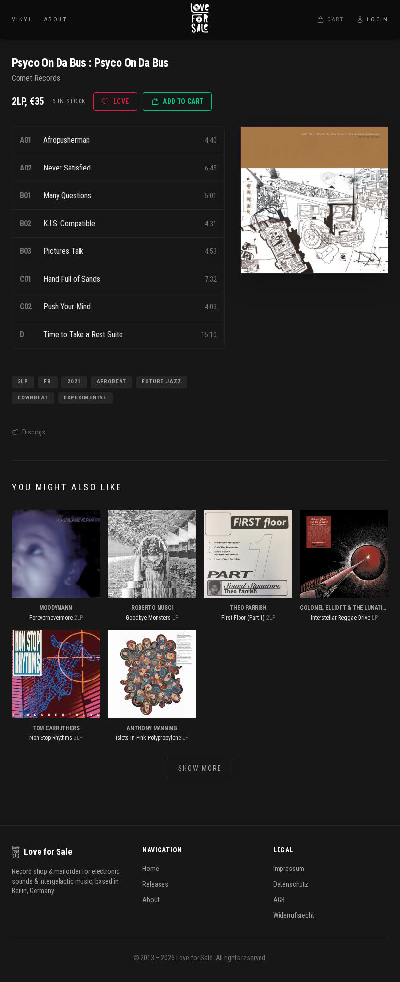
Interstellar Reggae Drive (340, 617)
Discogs (33, 432)
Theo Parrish (248, 607)
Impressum (288, 868)
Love (121, 101)
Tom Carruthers (56, 728)
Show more (200, 768)
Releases (155, 884)
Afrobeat (111, 381)
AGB (279, 900)
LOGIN (377, 19)
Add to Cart (183, 101)
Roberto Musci (152, 607)
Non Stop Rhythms (50, 738)
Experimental (85, 398)
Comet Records (36, 78)
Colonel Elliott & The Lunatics (344, 607)
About (151, 900)
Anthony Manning (152, 728)
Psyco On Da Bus (49, 63)
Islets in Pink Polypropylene (148, 738)
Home (150, 868)
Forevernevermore (51, 617)
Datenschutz (290, 884)
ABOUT (55, 19)
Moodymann (56, 607)
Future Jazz (161, 381)
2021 (74, 381)
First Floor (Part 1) (243, 617)
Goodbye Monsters (148, 617)
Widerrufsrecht (293, 915)
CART (335, 19)
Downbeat (33, 398)
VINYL (22, 19)
